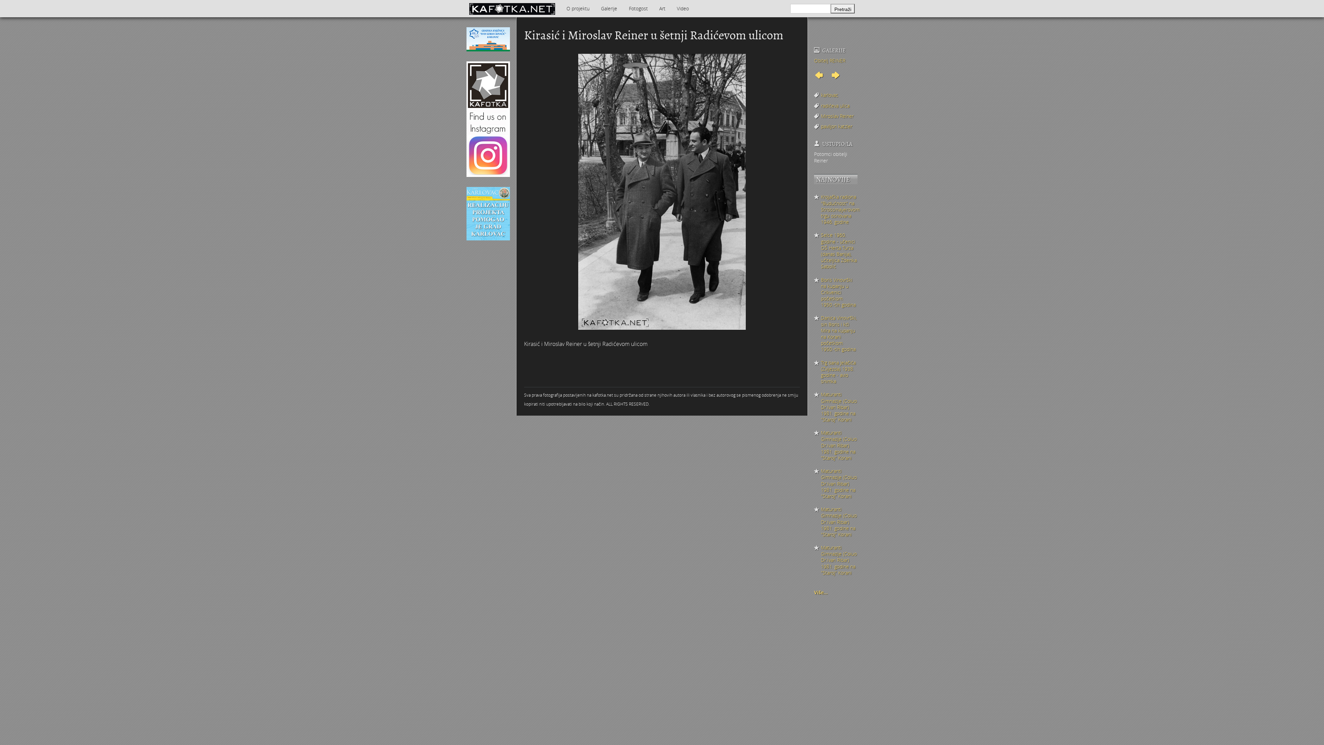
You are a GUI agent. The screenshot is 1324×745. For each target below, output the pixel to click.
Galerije (609, 8)
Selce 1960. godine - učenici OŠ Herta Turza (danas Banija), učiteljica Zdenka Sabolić (839, 251)
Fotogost (638, 8)
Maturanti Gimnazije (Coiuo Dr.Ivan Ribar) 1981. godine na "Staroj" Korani (839, 407)
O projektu (578, 8)
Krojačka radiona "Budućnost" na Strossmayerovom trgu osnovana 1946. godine (839, 209)
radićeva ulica (835, 105)
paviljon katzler (836, 126)
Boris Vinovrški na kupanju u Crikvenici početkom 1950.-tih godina (838, 292)
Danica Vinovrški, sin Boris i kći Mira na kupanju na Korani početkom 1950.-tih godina (839, 333)
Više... (821, 592)
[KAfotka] (512, 8)
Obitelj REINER (829, 60)
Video (683, 8)
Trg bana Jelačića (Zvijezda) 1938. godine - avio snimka (838, 372)
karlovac (829, 95)
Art (662, 8)
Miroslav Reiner (837, 116)
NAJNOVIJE (833, 179)
